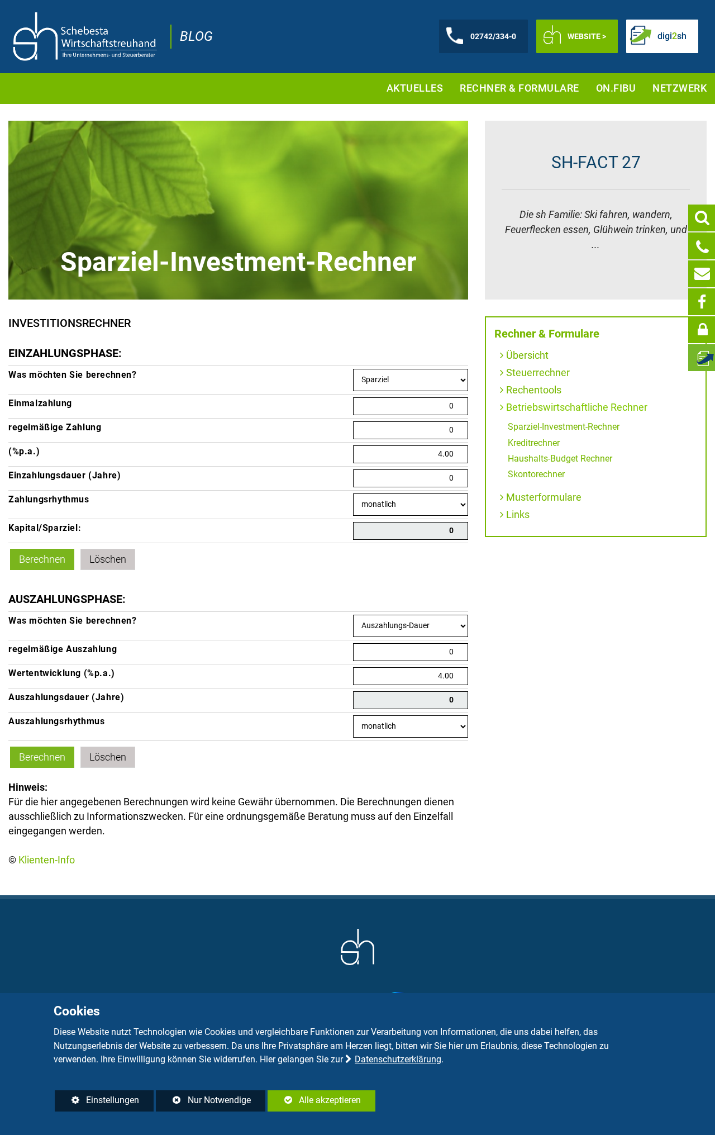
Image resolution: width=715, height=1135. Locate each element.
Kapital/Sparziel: (44, 528)
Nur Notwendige (203, 1103)
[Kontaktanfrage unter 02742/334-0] (701, 245)
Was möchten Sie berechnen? (72, 374)
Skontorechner (536, 474)
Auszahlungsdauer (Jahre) (66, 697)
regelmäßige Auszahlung (62, 649)
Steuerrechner (538, 372)
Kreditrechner (534, 443)
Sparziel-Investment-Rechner (563, 426)
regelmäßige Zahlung (54, 427)
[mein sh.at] (701, 329)
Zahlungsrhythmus (48, 499)
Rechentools (533, 390)
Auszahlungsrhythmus (56, 721)
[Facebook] (701, 301)
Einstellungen (97, 1103)
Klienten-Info (46, 860)
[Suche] (701, 218)
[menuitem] (415, 88)
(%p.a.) (24, 451)
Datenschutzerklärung (398, 1059)
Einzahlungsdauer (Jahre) (64, 475)
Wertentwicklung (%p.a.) (61, 673)
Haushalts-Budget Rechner (560, 458)
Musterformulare (543, 497)
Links (518, 514)
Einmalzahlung (40, 403)
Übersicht (527, 355)
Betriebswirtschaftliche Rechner (576, 407)
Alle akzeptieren (314, 1100)
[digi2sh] (701, 357)
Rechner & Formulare (546, 333)
